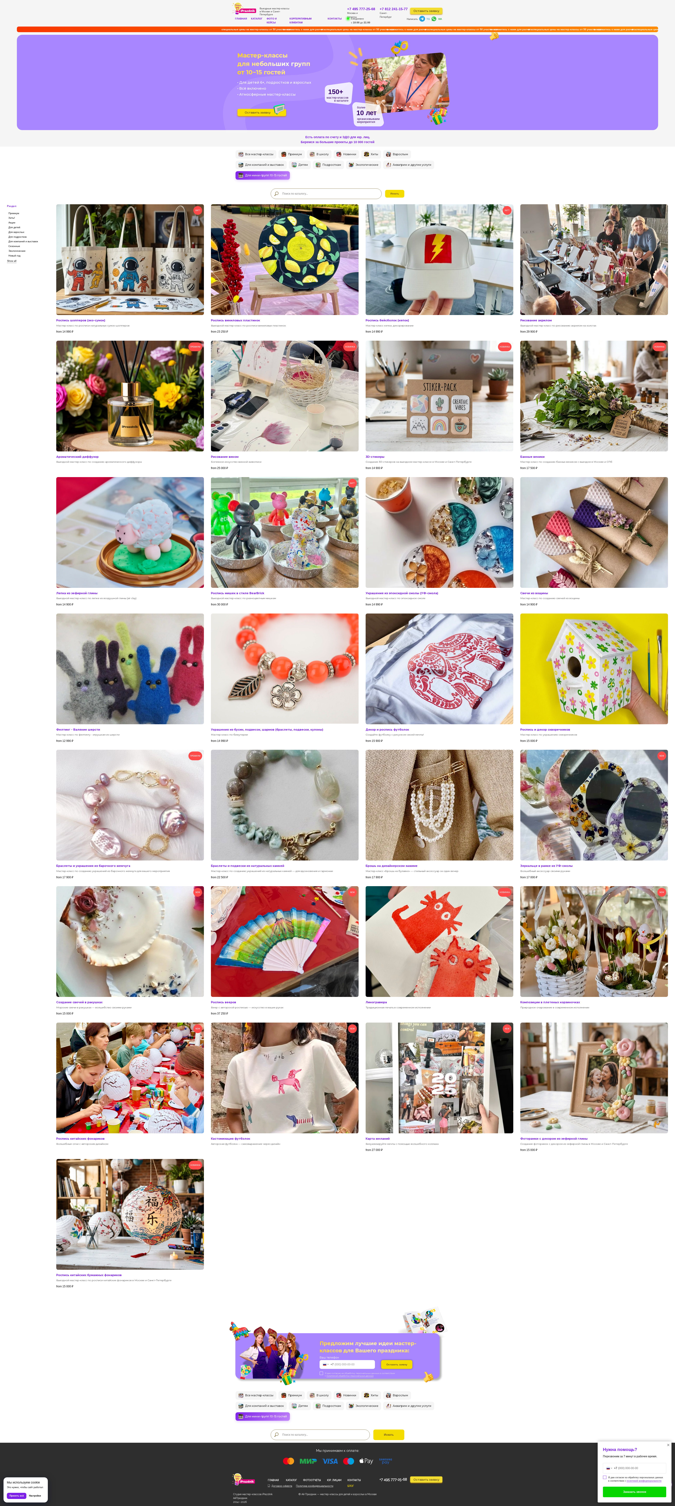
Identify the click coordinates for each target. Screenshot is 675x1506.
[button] (279, 109)
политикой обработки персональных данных (350, 1375)
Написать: (412, 19)
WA (440, 19)
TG (428, 19)
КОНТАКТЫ (335, 18)
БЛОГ (351, 1486)
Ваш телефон (329, 1357)
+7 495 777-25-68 (361, 9)
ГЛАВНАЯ (241, 18)
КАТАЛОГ (256, 18)
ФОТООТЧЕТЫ (312, 1480)
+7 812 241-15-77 (394, 9)
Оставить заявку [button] (426, 11)
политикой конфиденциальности (644, 1480)
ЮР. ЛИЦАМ (334, 1480)
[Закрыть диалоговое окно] (668, 1445)
